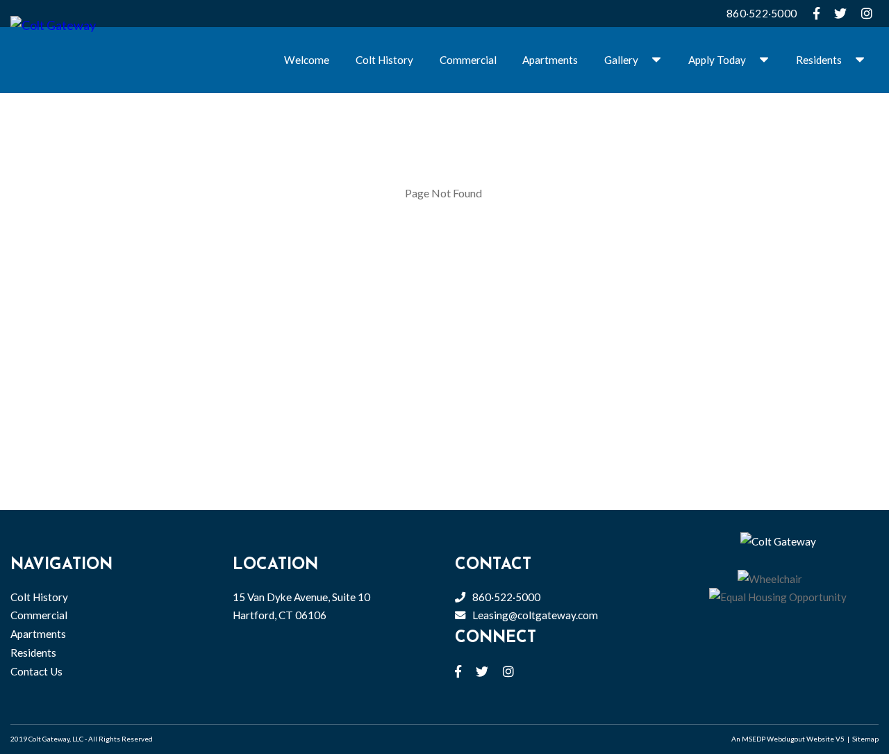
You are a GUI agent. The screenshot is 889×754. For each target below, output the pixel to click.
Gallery (621, 60)
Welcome (306, 60)
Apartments (550, 60)
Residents (819, 60)
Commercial (468, 60)
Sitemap (865, 739)
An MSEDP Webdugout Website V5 (788, 739)
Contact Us (36, 671)
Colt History (384, 60)
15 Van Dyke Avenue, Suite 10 (301, 606)
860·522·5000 (761, 13)
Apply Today (717, 60)
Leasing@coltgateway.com (535, 615)
